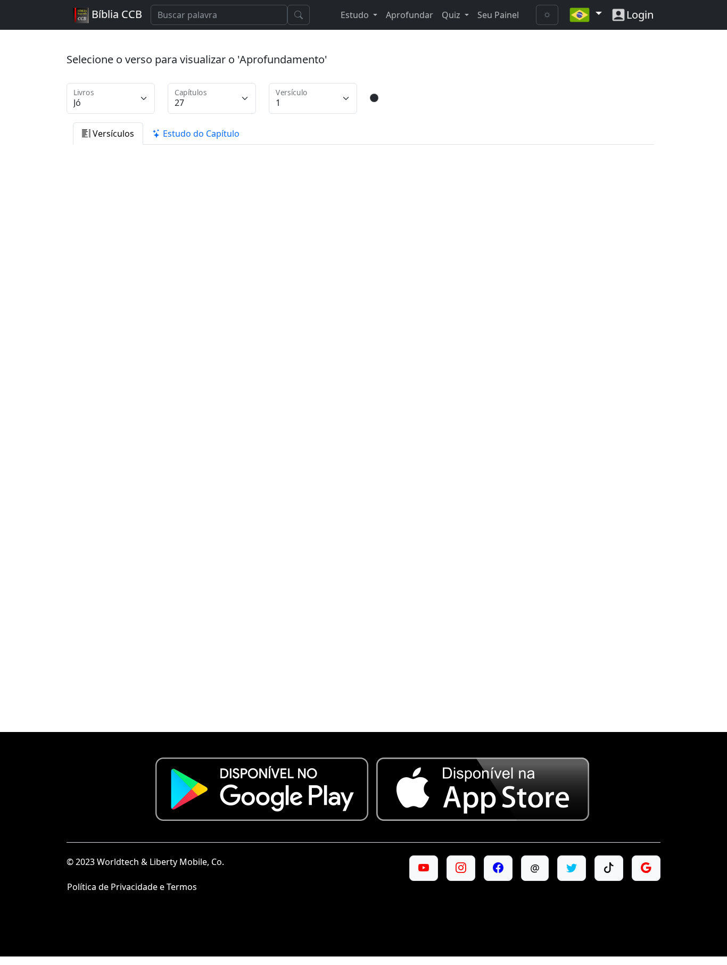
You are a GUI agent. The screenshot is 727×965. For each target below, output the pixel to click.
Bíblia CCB (115, 14)
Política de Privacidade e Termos (132, 887)
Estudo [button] (356, 15)
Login (640, 14)
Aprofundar (409, 15)
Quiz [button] (452, 15)
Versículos (112, 133)
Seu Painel (498, 15)
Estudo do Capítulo (200, 133)
